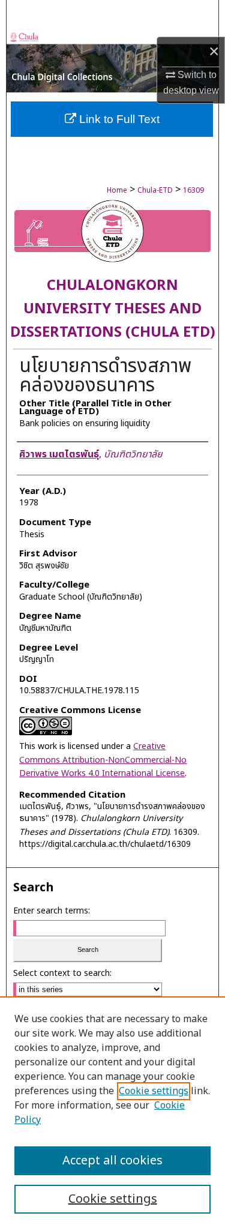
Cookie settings (153, 1091)
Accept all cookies (112, 1161)
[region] (112, 1112)
